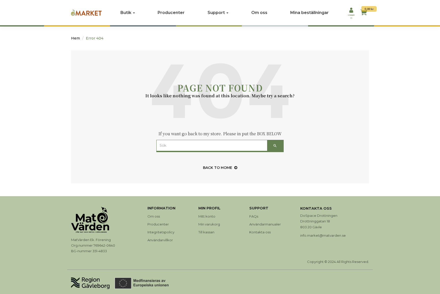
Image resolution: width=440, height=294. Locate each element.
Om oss (259, 12)
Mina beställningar (309, 12)
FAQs (253, 216)
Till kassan (206, 232)
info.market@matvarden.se (323, 235)
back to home (217, 167)
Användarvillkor (160, 240)
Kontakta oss (260, 232)
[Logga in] (351, 10)
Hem (75, 38)
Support (217, 12)
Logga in (351, 16)
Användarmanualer (265, 224)
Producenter (171, 12)
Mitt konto (206, 216)
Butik (126, 12)
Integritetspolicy (160, 232)
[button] (364, 13)
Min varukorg (209, 224)
